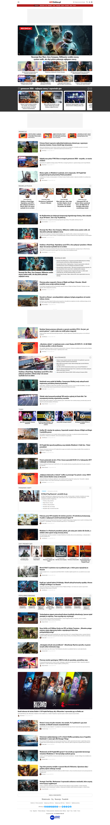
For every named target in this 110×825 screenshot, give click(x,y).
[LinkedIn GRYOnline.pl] (55, 807)
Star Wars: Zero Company (61, 552)
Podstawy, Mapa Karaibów (48, 504)
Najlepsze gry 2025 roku (60, 802)
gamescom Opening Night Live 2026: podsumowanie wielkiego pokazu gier (75, 99)
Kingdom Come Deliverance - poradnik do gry (41, 603)
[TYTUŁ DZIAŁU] (55, 544)
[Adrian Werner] (19, 80)
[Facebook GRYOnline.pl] (45, 807)
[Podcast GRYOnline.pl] (53, 807)
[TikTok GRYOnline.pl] (51, 807)
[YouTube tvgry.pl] (62, 807)
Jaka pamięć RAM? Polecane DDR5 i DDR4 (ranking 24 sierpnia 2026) (71, 372)
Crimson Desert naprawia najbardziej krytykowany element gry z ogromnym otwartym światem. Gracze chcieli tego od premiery (55, 146)
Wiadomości (46, 799)
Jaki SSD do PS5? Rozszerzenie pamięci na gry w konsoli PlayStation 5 (71, 366)
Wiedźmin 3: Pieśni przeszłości (37, 802)
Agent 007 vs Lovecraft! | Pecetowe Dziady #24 (27, 417)
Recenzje (58, 5)
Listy (54, 5)
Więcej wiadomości (55, 795)
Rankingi (49, 5)
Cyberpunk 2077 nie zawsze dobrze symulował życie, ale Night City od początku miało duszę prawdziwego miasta (82, 199)
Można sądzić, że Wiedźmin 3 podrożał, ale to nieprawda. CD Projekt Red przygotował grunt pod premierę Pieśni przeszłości (55, 176)
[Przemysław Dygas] (44, 69)
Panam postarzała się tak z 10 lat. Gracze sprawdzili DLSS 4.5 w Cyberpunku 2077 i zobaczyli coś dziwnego (55, 463)
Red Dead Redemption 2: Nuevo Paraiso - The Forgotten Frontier (85, 554)
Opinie (62, 5)
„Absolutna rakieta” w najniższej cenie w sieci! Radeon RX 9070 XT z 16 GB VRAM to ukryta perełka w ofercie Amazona (30, 135)
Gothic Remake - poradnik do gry (23, 602)
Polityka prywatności (50, 810)
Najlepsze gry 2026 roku (49, 802)
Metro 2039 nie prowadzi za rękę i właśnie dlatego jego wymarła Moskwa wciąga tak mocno (46, 80)
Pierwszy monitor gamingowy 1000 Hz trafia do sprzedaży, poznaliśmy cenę (55, 662)
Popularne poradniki (55, 596)
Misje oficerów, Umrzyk (48, 502)
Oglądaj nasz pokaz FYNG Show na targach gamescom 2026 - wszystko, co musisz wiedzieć (27, 80)
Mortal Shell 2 (36, 552)
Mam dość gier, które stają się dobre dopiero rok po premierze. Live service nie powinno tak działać (64, 199)
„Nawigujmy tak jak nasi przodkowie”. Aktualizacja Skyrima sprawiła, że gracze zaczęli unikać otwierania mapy (55, 647)
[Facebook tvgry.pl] (70, 807)
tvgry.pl (55, 409)
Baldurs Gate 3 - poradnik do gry (59, 602)
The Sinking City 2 (24, 552)
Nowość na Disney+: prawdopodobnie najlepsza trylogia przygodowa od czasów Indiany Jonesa (55, 300)
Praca (71, 810)
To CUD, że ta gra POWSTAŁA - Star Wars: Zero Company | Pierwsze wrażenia (45, 418)
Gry (46, 5)
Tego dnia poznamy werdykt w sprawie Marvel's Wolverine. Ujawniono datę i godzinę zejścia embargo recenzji (55, 770)
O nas (31, 810)
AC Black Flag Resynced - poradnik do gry (55, 500)
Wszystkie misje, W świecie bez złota (50, 508)
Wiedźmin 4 (68, 802)
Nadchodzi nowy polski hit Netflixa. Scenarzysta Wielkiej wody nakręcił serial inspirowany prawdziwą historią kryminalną (55, 385)
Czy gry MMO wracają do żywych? (64, 417)
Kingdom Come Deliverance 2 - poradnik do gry (86, 603)
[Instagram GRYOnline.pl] (47, 807)
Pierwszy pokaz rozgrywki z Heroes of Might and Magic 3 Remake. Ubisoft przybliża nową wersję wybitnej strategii (55, 285)
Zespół (68, 810)
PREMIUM (37, 5)
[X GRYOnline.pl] (49, 807)
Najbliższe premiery (76, 802)
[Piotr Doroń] (69, 69)
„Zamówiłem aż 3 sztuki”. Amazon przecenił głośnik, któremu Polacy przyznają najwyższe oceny (79, 135)
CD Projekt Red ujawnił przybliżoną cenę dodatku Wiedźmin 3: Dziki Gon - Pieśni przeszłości (80, 67)
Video (71, 5)
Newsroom (42, 5)
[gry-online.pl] (55, 2)
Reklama (64, 810)
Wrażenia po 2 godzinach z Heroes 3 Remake (45, 199)
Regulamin (35, 810)
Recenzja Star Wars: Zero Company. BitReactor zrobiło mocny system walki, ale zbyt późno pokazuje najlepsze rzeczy (55, 42)
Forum (74, 5)
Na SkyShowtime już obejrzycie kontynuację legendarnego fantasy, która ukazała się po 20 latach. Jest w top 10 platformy (55, 218)
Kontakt (75, 810)
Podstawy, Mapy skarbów (48, 500)
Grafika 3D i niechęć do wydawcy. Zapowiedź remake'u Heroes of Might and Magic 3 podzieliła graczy (64, 80)
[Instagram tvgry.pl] (66, 807)
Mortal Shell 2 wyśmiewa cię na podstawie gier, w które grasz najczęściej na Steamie (55, 571)
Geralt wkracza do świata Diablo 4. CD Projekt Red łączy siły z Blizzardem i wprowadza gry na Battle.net (55, 694)
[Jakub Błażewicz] (19, 69)
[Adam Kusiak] (19, 54)
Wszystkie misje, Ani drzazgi (49, 506)
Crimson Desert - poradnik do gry (77, 602)
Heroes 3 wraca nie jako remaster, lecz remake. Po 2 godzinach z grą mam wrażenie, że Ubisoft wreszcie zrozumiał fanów (55, 67)
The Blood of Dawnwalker (73, 552)
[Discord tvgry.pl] (68, 807)
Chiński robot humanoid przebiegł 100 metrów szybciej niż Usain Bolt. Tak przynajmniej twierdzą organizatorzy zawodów (55, 400)
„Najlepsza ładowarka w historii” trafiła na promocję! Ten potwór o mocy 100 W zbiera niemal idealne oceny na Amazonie (54, 135)
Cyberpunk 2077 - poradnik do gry (32, 602)
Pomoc (78, 810)
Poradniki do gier (55, 488)
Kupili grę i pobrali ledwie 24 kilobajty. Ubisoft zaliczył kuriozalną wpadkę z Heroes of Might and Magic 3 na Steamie (55, 586)
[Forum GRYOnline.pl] (57, 807)
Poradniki (67, 5)
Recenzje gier (73, 258)
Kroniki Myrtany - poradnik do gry (68, 602)
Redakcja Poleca (55, 186)
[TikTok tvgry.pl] (64, 807)
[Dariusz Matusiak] (38, 80)
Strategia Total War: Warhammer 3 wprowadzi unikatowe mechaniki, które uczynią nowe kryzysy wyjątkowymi (55, 785)
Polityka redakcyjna (41, 810)
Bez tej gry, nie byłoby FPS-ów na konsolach (82, 417)
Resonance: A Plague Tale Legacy (49, 553)
